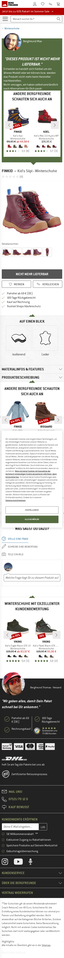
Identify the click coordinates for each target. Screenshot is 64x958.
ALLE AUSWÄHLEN (32, 519)
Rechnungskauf (21, 729)
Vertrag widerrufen (17, 893)
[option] (32, 210)
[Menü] (5, 18)
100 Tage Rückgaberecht (21, 298)
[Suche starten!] (58, 19)
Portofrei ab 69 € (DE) (20, 293)
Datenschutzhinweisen (16, 500)
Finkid (7, 170)
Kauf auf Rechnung (18, 302)
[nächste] (55, 125)
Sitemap (46, 945)
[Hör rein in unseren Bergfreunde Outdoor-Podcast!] (33, 862)
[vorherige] (9, 125)
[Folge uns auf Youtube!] (21, 862)
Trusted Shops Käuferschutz (24, 306)
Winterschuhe (11, 28)
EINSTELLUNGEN (32, 510)
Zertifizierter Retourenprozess (29, 774)
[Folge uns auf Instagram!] (7, 862)
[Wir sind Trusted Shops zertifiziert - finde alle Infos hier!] (37, 730)
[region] (32, 479)
